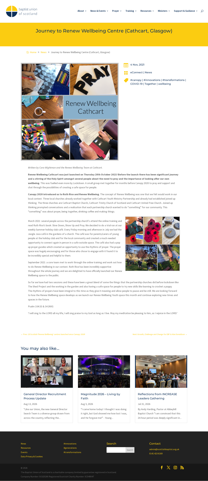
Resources (146, 11)
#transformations (173, 80)
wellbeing (164, 83)
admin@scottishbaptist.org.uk (164, 449)
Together (150, 83)
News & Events (98, 11)
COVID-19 (136, 83)
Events (24, 452)
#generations (70, 447)
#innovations (152, 80)
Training (130, 11)
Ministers (162, 11)
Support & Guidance (184, 11)
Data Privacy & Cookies (32, 456)
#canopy (135, 80)
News (148, 72)
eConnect (136, 72)
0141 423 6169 (156, 453)
